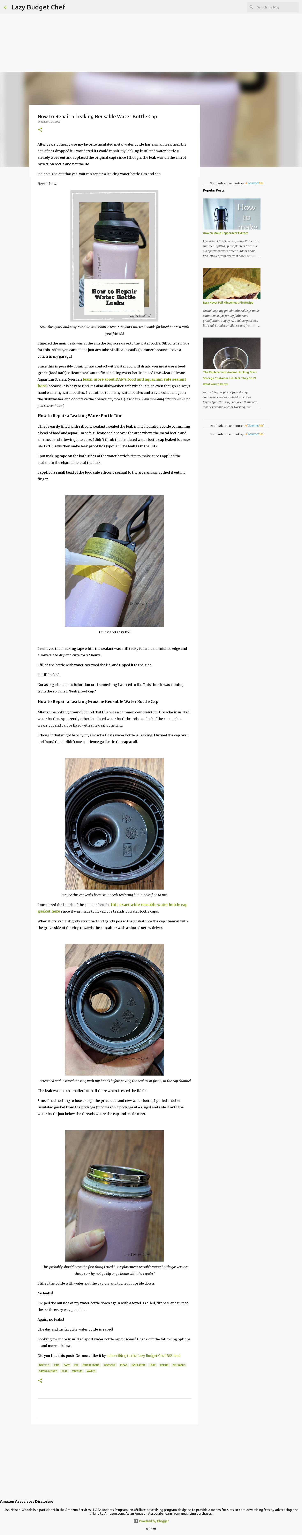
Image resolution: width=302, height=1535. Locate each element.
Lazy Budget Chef (38, 7)
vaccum (77, 1371)
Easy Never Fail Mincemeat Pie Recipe (228, 302)
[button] (40, 130)
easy (67, 1365)
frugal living (91, 1365)
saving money (48, 1371)
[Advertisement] (123, 28)
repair (164, 1365)
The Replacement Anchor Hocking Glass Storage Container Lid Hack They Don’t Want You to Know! (230, 378)
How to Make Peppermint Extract (225, 233)
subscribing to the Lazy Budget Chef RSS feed (143, 1356)
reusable (179, 1365)
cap (56, 1365)
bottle (44, 1365)
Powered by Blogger (153, 1521)
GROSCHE (109, 1365)
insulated (138, 1365)
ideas (123, 1365)
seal (64, 1371)
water (91, 1371)
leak (153, 1365)
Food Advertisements (225, 183)
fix (76, 1365)
